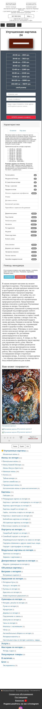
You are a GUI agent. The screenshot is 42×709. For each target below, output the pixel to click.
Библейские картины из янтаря (15, 519)
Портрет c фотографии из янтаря (16, 547)
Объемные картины (11, 568)
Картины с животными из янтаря (16, 516)
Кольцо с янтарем (10, 585)
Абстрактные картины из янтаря (16, 523)
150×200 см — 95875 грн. (21, 84)
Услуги (4, 643)
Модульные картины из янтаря (17, 550)
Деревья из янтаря (10, 613)
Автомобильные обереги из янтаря (17, 633)
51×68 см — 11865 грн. (21, 69)
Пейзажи (6, 495)
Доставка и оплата (11, 200)
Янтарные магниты (10, 637)
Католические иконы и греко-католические (20, 488)
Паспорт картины (20, 255)
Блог (3, 662)
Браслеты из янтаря (11, 592)
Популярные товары (11, 654)
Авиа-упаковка (20, 244)
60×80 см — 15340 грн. (21, 73)
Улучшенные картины (15, 451)
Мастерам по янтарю (12, 647)
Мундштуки (7, 610)
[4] (13, 437)
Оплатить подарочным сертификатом (20, 193)
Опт (28, 446)
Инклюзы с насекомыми (12, 626)
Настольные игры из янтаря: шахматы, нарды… (22, 640)
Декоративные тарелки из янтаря (18, 561)
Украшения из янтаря (12, 579)
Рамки (15, 446)
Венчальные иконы (10, 461)
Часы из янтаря (9, 623)
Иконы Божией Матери (12, 465)
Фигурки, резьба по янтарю (14, 603)
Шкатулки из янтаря (11, 620)
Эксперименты (9, 665)
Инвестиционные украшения (14, 596)
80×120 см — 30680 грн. (21, 80)
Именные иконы (9, 471)
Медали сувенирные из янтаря (15, 564)
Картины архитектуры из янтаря (16, 506)
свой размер (21, 87)
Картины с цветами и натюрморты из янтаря (21, 502)
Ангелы (6, 475)
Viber (29, 16)
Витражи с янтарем (11, 571)
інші (34, 277)
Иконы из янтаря (10, 458)
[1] (4, 437)
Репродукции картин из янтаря (15, 499)
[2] (7, 437)
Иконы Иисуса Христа (12, 468)
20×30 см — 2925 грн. (21, 55)
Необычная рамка (20, 221)
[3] (10, 437)
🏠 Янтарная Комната (8, 690)
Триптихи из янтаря (11, 554)
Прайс (22, 446)
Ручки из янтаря (9, 606)
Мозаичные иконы (10, 454)
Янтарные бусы (9, 582)
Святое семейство (10, 482)
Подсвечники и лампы (12, 616)
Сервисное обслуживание (21, 694)
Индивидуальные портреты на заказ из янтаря (21, 540)
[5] (9, 440)
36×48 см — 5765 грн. (21, 62)
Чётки (5, 630)
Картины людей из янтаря (13, 509)
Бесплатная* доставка (12, 204)
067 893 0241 (16, 16)
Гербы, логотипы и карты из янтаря (17, 512)
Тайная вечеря (8, 478)
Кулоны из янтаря (10, 589)
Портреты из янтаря (11, 529)
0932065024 (20, 277)
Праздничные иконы (11, 485)
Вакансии (20, 701)
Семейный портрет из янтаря (14, 536)
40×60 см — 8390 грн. (21, 66)
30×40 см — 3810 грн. (21, 59)
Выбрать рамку (10, 239)
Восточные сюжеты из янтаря (15, 526)
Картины (5, 492)
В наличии (6, 658)
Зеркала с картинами (11, 557)
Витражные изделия (11, 575)
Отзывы (7, 197)
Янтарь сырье (8, 651)
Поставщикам (21, 697)
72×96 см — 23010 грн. (21, 77)
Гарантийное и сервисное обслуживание (18, 207)
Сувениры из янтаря (11, 599)
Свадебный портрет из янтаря (15, 533)
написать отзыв (33, 438)
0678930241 (9, 277)
